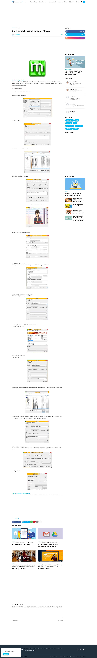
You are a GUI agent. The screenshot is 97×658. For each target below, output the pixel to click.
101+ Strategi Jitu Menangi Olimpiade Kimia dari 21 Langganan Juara (73, 72)
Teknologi (17, 27)
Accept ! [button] (6, 654)
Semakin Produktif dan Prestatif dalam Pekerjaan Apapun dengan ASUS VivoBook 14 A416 (50, 566)
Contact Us (82, 656)
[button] (81, 2)
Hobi (75, 123)
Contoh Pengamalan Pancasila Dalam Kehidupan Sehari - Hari (78, 212)
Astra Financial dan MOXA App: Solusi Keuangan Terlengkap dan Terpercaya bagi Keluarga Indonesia (23, 566)
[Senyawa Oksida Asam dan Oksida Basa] (68, 206)
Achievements (76, 656)
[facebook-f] (78, 649)
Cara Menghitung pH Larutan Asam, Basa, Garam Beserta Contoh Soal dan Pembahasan (78, 218)
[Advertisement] (48, 15)
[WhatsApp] (31, 522)
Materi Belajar (70, 120)
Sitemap (69, 656)
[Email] (37, 522)
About (55, 656)
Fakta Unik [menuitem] (71, 1)
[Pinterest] (34, 522)
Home (13, 27)
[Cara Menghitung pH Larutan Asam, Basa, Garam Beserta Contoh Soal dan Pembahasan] (68, 218)
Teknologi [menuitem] (60, 1)
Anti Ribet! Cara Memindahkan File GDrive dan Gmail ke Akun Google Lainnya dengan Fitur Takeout (48, 544)
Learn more (12, 651)
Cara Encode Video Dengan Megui (21, 493)
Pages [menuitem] (26, 1)
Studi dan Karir (70, 125)
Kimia (77, 120)
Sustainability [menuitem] (33, 1)
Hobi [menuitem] (65, 1)
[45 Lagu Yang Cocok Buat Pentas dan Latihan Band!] (75, 184)
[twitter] (81, 649)
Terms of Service (62, 656)
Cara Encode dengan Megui (18, 80)
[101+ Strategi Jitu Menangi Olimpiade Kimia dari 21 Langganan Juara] (75, 62)
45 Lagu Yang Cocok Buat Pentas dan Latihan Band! (73, 194)
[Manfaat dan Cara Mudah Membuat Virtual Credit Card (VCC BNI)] (24, 533)
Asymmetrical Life (24, 656)
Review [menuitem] (78, 1)
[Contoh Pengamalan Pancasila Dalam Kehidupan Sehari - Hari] (68, 212)
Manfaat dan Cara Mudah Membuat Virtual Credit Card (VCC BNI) (22, 543)
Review (75, 128)
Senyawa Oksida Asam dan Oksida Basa (78, 205)
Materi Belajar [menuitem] (42, 1)
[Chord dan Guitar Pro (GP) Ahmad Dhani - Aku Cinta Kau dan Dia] (68, 200)
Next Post (60, 620)
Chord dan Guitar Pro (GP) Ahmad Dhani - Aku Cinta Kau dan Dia (78, 200)
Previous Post (15, 620)
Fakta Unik (69, 128)
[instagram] (84, 649)
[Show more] (40, 522)
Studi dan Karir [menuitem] (52, 1)
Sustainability (79, 125)
